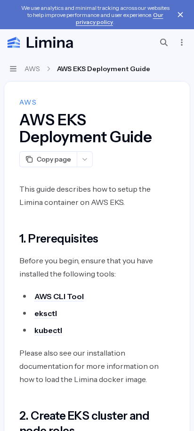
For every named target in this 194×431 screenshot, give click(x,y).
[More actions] (181, 42)
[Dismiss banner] (180, 14)
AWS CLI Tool (59, 296)
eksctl (45, 313)
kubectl (48, 330)
